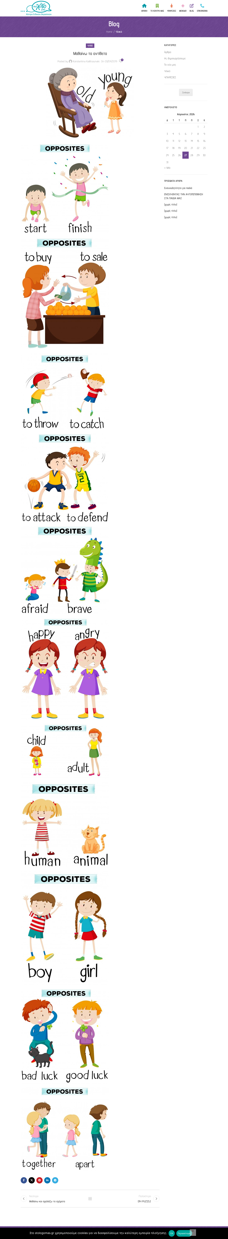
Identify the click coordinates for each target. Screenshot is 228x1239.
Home (109, 31)
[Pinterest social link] (39, 1180)
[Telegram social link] (55, 1180)
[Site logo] (36, 8)
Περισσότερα (184, 1233)
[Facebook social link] (24, 1180)
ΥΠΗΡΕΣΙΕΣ (170, 77)
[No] (193, 1232)
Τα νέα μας (170, 64)
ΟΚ (171, 1233)
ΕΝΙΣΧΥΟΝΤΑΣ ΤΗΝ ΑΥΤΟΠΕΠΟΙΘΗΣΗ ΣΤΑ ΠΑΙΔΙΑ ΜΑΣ (183, 196)
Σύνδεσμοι (185, 92)
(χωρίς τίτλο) (170, 204)
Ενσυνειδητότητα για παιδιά (178, 188)
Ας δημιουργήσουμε (175, 58)
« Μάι (167, 167)
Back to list (90, 1199)
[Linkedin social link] (47, 1180)
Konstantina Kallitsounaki (86, 61)
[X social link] (32, 1180)
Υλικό (119, 31)
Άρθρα (167, 52)
